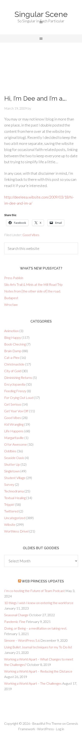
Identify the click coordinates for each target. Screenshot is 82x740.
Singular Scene (41, 14)
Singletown (12, 471)
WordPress (45, 729)
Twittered (11, 511)
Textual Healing (15, 498)
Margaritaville (14, 438)
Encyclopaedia (14, 384)
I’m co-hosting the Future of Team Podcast (34, 591)
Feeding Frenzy (15, 391)
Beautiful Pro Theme (47, 723)
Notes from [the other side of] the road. (32, 291)
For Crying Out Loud (18, 398)
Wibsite (9, 524)
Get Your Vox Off (16, 411)
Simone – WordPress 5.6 (22, 640)
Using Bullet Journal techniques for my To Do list (38, 647)
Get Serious (12, 404)
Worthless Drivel (16, 531)
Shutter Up (12, 464)
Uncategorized (14, 518)
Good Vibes (30, 235)
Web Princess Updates (43, 581)
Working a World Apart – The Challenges (33, 683)
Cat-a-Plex (11, 357)
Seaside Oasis (14, 458)
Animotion (11, 331)
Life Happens (14, 431)
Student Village (14, 478)
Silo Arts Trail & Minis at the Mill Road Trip (33, 284)
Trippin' (9, 504)
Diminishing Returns (18, 377)
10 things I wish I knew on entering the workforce (38, 603)
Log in (60, 729)
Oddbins (10, 451)
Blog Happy (12, 337)
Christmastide (14, 364)
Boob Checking (15, 344)
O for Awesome (15, 444)
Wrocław (11, 304)
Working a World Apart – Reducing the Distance (38, 671)
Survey (9, 484)
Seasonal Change (16, 615)
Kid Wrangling (14, 424)
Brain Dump (12, 351)
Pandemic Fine (14, 622)
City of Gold (12, 371)
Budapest (11, 298)
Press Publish (13, 278)
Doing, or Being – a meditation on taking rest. (35, 628)
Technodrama (14, 491)
